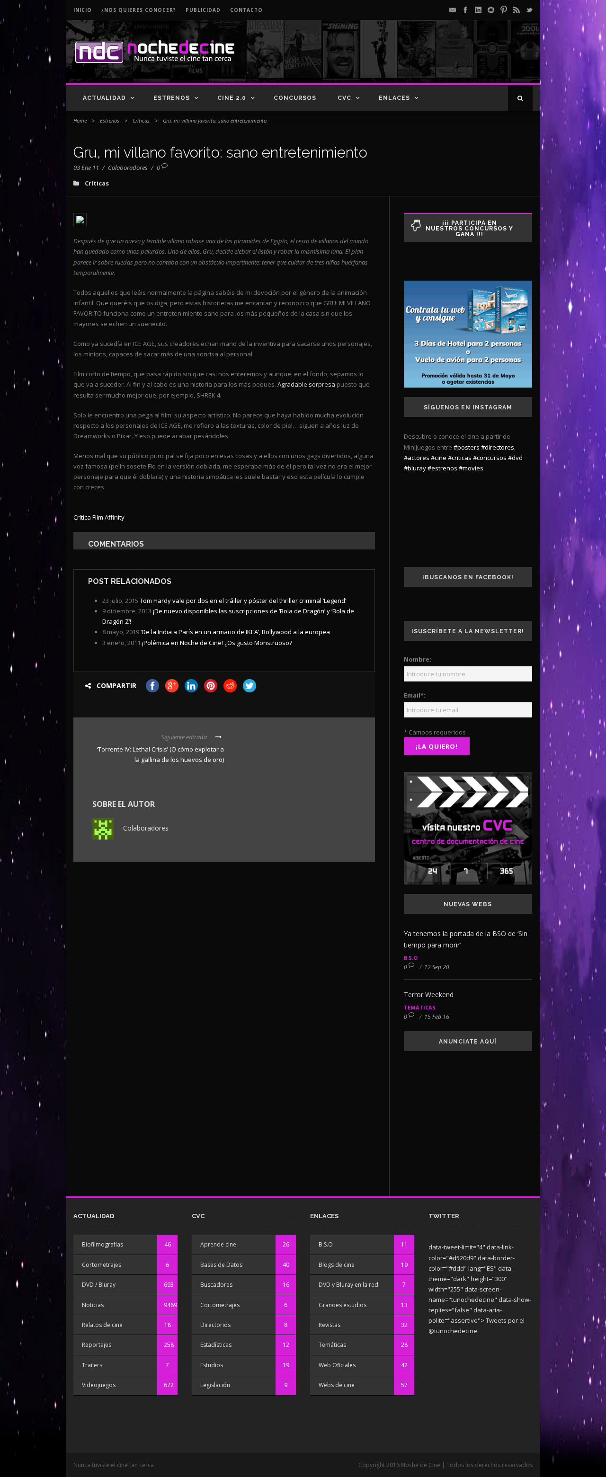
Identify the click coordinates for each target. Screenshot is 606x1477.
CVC (344, 98)
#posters (467, 447)
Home (80, 120)
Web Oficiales (337, 1365)
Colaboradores (128, 167)
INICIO (82, 10)
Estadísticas (216, 1345)
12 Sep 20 (436, 967)
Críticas (141, 120)
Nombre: (417, 659)
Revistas (329, 1325)
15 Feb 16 (436, 1017)
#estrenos (442, 468)
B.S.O (411, 957)
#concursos (490, 457)
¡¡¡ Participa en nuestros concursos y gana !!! (469, 229)
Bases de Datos (221, 1265)
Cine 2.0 (231, 98)
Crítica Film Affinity (99, 517)
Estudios (211, 1365)
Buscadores (216, 1285)
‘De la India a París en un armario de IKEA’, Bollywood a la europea (235, 632)
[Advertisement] (422, 59)
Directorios (215, 1325)
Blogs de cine (337, 1265)
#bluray (415, 468)
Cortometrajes (101, 1265)
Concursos (295, 98)
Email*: (415, 695)
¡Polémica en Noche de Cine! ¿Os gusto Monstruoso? (217, 642)
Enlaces (394, 98)
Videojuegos (99, 1385)
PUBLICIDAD (203, 10)
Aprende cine (218, 1244)
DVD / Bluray (99, 1285)
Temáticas (420, 1007)
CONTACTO (246, 10)
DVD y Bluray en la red (348, 1285)
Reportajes (96, 1345)
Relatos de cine (102, 1325)
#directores (497, 447)
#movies (471, 468)
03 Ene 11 (86, 167)
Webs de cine (337, 1385)
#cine (438, 457)
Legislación (215, 1385)
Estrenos (171, 98)
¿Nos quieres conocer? (138, 10)
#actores (416, 457)
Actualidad (104, 98)
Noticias (93, 1305)
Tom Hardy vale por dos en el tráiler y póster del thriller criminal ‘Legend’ (243, 600)
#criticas (460, 457)
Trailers (92, 1365)
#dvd (515, 457)
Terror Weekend (429, 994)
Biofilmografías (102, 1244)
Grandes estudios (342, 1305)
